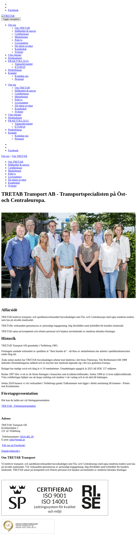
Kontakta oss (21, 76)
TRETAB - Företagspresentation (18, 406)
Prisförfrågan (15, 70)
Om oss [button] (12, 25)
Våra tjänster (14, 55)
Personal (19, 79)
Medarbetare (21, 37)
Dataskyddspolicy (10, 451)
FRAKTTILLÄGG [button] (18, 61)
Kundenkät (20, 49)
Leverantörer (21, 43)
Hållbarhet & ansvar (25, 31)
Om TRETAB (22, 28)
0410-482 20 (27, 436)
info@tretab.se (17, 439)
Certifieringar (22, 34)
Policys (18, 40)
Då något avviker (24, 46)
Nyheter (19, 52)
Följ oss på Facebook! (13, 445)
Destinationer (15, 58)
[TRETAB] (8, 15)
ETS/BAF (20, 67)
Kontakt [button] (12, 73)
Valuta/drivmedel (24, 64)
